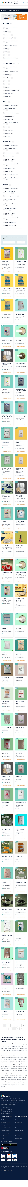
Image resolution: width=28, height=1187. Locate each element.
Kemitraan (17, 1125)
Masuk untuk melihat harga (7, 271)
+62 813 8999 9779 (7, 1109)
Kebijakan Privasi (19, 1130)
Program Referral (5, 1133)
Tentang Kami (15, 6)
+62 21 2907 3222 (7, 1111)
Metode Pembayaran (6, 1130)
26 (17, 1028)
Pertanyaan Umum (5, 1122)
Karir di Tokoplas (19, 1135)
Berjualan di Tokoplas (6, 1125)
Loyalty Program (5, 1135)
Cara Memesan (4, 1119)
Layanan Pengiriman (5, 1127)
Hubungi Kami (18, 1122)
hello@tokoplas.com (8, 1113)
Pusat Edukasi (23, 6)
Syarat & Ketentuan (20, 1133)
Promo (2, 1138)
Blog (16, 1127)
